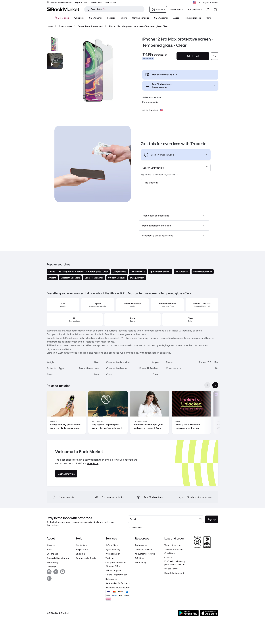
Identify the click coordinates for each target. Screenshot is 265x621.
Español (215, 2)
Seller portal (111, 579)
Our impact (52, 553)
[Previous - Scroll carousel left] (207, 385)
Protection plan (113, 553)
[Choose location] (197, 2)
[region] (132, 413)
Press (49, 549)
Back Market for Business (118, 583)
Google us (92, 463)
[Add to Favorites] (214, 56)
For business (195, 9)
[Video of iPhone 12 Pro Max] (55, 61)
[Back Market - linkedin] (49, 578)
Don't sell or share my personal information (174, 563)
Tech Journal (141, 545)
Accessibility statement (58, 558)
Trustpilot (51, 566)
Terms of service (172, 545)
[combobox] (176, 167)
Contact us (81, 545)
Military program (113, 570)
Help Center (82, 549)
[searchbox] (116, 9)
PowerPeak (154, 110)
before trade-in (159, 54)
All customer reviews (145, 553)
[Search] (87, 9)
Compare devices (143, 549)
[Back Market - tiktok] (55, 571)
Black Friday (140, 562)
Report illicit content (174, 573)
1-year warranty (113, 549)
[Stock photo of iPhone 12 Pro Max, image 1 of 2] (55, 44)
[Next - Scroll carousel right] (215, 385)
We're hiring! (52, 562)
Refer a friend (112, 545)
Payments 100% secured (118, 587)
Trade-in (109, 558)
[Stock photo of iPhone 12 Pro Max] (98, 70)
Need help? (176, 9)
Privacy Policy (170, 568)
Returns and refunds (86, 558)
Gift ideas (139, 558)
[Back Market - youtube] (62, 571)
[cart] (215, 9)
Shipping (80, 553)
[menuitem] (95, 17)
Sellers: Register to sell (116, 574)
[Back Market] (63, 9)
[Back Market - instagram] (49, 571)
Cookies (168, 557)
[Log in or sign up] (208, 9)
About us (51, 545)
